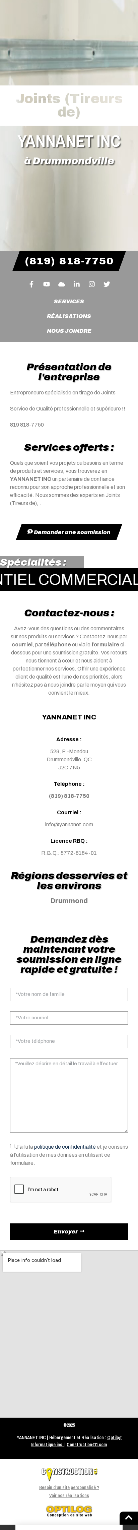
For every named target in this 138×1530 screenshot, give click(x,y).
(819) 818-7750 (69, 796)
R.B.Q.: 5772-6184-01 (69, 853)
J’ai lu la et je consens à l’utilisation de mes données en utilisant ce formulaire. (69, 1154)
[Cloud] (61, 284)
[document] (69, 1527)
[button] (69, 1527)
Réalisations (69, 316)
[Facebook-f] (31, 284)
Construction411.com (87, 1445)
